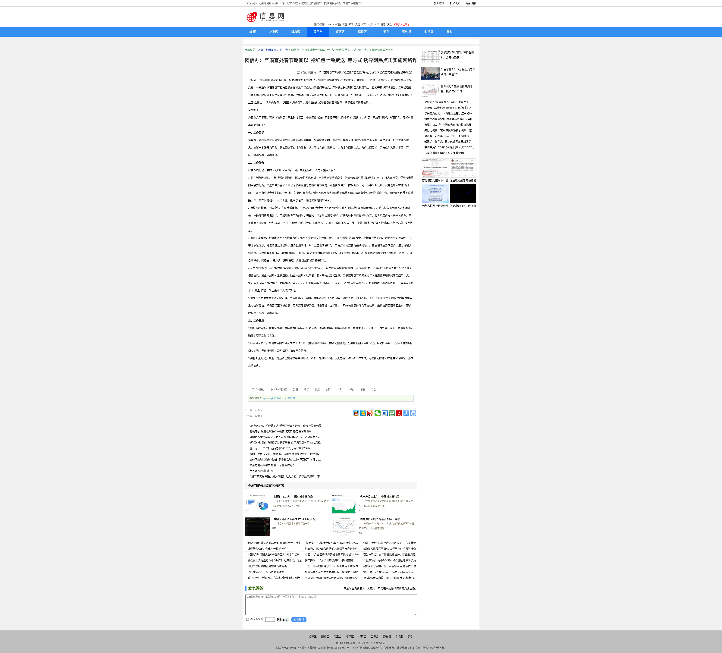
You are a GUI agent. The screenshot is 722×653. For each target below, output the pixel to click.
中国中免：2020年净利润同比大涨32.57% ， (450, 147)
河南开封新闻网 (267, 49)
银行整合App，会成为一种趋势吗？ (268, 548)
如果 (364, 24)
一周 (370, 24)
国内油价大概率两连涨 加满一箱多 (380, 519)
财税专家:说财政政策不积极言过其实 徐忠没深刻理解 (281, 431)
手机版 (291, 398)
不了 (351, 24)
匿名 (252, 619)
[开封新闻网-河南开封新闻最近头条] (266, 17)
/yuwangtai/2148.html (275, 398)
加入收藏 (439, 3)
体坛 (377, 24)
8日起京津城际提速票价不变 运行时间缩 (447, 107)
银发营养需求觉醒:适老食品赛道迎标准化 (448, 119)
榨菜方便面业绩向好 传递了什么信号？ (272, 465)
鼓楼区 (325, 636)
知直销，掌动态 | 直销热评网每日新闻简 (447, 141)
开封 (410, 636)
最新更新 (471, 3)
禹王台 (284, 49)
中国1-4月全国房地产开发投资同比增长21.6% (332, 554)
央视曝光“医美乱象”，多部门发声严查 (446, 102)
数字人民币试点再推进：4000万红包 (295, 519)
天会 (389, 24)
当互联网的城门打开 (261, 470)
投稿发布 (455, 3)
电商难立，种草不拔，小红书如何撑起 (446, 136)
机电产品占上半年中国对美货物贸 (380, 496)
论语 (383, 24)
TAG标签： (258, 389)
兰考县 (375, 636)
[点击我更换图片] (283, 619)
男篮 (345, 24)
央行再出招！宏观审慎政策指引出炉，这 (448, 130)
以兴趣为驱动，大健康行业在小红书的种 (448, 113)
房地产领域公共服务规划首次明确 (267, 566)
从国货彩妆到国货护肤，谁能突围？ (445, 153)
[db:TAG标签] (334, 24)
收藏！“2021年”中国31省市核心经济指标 (447, 124)
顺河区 (350, 636)
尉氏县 (399, 636)
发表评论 (299, 619)
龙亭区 (313, 636)
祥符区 (362, 636)
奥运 (357, 24)
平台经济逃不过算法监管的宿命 (265, 571)
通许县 (387, 636)
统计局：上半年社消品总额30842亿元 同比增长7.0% (280, 448)
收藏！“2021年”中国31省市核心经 (293, 496)
